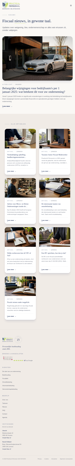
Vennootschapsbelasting (9, 389)
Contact (4, 414)
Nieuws (4, 407)
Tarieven (5, 403)
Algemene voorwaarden (66, 459)
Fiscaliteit (5, 378)
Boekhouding (6, 375)
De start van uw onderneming (11, 371)
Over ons (5, 399)
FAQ (3, 410)
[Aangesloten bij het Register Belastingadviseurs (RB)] (7, 358)
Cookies (46, 459)
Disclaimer (54, 459)
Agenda (4, 417)
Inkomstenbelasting (8, 385)
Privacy (40, 459)
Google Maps (5, 437)
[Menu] (71, 5)
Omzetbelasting (7, 382)
